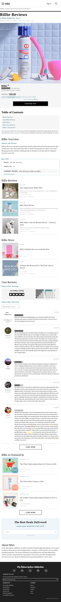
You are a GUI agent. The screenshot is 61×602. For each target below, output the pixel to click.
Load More (30, 447)
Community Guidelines (8, 585)
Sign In (49, 4)
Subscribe (32, 587)
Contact (32, 589)
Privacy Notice (30, 535)
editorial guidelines (15, 132)
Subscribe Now (30, 103)
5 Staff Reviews (5, 90)
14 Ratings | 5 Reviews (15, 90)
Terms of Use (6, 591)
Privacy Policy (6, 587)
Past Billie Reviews (9, 120)
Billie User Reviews (9, 125)
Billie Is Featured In (9, 127)
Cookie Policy (6, 589)
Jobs (31, 591)
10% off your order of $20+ (30, 171)
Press (31, 593)
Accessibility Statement (8, 595)
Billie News (6, 122)
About (31, 585)
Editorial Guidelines (7, 593)
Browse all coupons (9, 174)
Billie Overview (8, 117)
